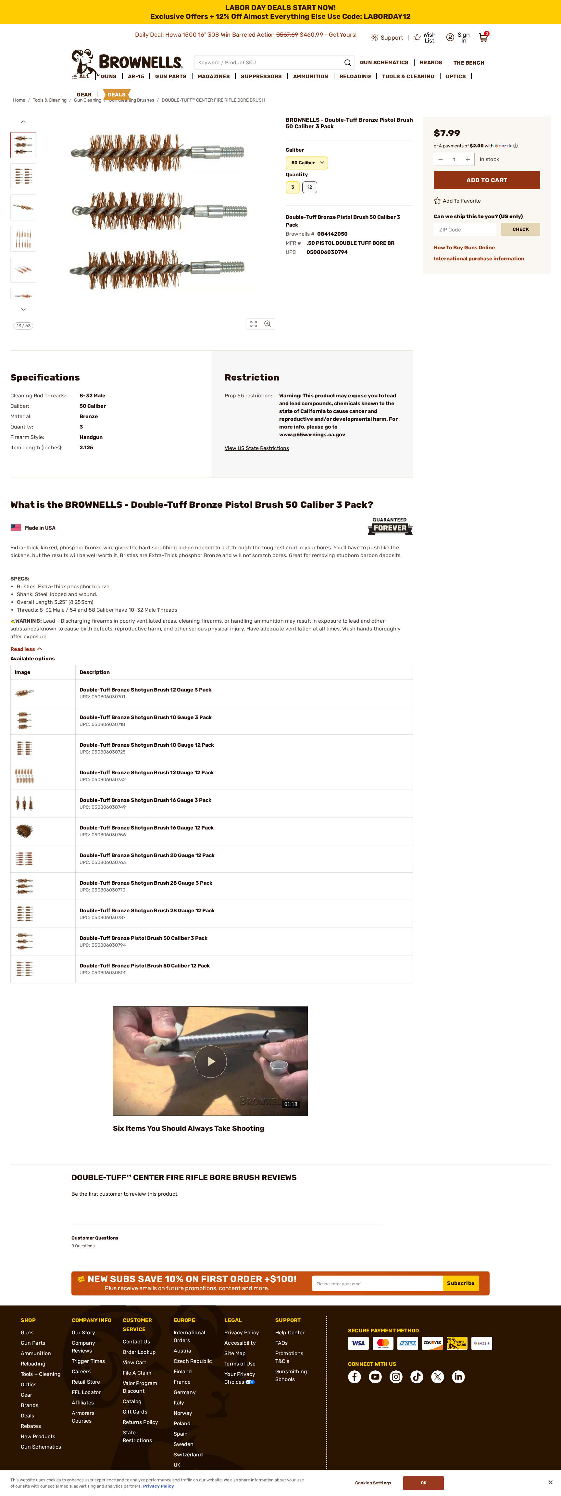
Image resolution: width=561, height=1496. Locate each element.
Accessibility (240, 1343)
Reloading (33, 1364)
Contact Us (136, 1342)
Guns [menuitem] (109, 76)
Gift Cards (135, 1412)
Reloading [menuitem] (355, 76)
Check (521, 229)
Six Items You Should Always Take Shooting (188, 1128)
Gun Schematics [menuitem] (384, 62)
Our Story (83, 1332)
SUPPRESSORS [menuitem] (261, 76)
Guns (27, 1332)
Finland (183, 1371)
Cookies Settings (373, 1483)
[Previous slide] (23, 122)
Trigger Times (88, 1361)
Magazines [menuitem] (214, 76)
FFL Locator (86, 1392)
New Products (38, 1436)
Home (19, 100)
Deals (27, 1416)
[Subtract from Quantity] (440, 159)
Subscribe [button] (461, 1283)
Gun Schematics (41, 1447)
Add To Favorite (462, 201)
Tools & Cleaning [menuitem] (408, 76)
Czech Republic (193, 1361)
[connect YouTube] (375, 1376)
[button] (458, 38)
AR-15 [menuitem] (136, 76)
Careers (81, 1371)
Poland (182, 1423)
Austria (183, 1351)
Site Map (235, 1353)
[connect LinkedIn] (458, 1376)
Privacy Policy (241, 1332)
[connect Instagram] (396, 1376)
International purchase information (479, 259)
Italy (179, 1403)
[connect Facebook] (354, 1376)
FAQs (281, 1343)
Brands (30, 1405)
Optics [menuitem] (456, 76)
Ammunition (36, 1353)
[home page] (127, 62)
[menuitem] (83, 77)
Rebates (31, 1426)
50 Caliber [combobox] (303, 163)
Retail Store (86, 1382)
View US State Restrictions (257, 448)
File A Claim (137, 1373)
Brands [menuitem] (431, 62)
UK (177, 1465)
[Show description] (26, 649)
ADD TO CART (487, 180)
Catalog (132, 1401)
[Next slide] (23, 309)
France (182, 1382)
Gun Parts (33, 1343)
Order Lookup (139, 1352)
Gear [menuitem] (84, 95)
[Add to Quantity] (467, 159)
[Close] (550, 1482)
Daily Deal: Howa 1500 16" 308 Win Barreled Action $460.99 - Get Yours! (246, 34)
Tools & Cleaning (50, 100)
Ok (423, 1483)
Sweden (184, 1444)
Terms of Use (240, 1364)
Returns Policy (140, 1422)
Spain (181, 1434)
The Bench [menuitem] (469, 63)
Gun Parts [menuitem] (171, 76)
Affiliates (83, 1403)
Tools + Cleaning (41, 1374)
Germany (185, 1392)
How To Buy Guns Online (464, 247)
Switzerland (188, 1455)
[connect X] (437, 1376)
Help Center (290, 1332)
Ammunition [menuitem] (311, 76)
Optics (29, 1384)
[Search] (348, 62)
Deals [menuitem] (117, 95)
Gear (26, 1395)
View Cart (134, 1362)
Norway (183, 1413)
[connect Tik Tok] (416, 1376)
